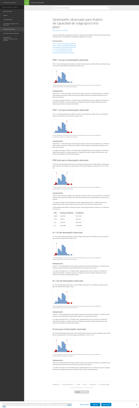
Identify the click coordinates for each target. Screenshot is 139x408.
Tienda (78, 384)
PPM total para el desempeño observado (64, 47)
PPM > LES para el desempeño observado (64, 45)
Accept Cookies (106, 404)
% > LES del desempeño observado (62, 51)
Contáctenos (92, 384)
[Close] (136, 404)
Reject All (95, 404)
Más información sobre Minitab (60, 30)
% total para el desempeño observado (63, 52)
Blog (84, 384)
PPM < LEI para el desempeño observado (64, 43)
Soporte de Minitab (37, 3)
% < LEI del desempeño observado (62, 49)
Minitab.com (56, 384)
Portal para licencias (68, 384)
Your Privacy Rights (84, 404)
